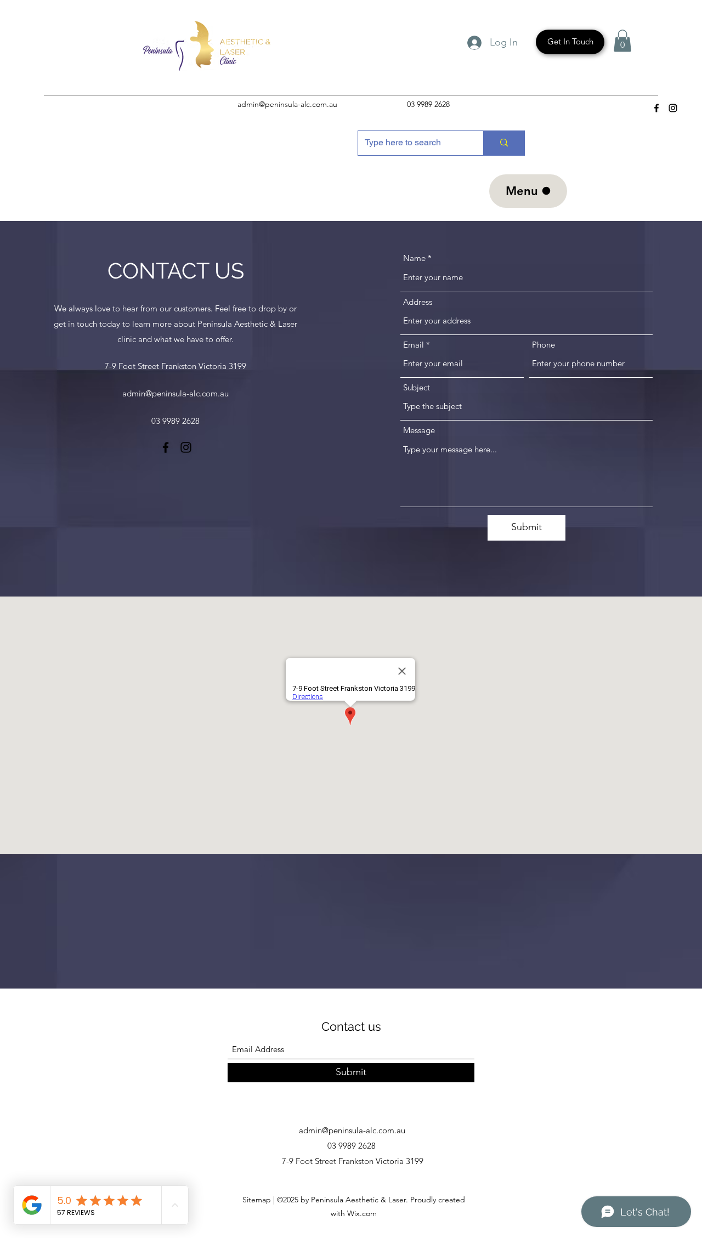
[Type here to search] (503, 143)
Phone (543, 344)
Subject (416, 387)
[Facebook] (656, 108)
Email (413, 344)
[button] (622, 41)
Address (417, 302)
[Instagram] (672, 108)
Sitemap (257, 1200)
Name (414, 258)
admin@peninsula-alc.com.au (287, 104)
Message (419, 430)
